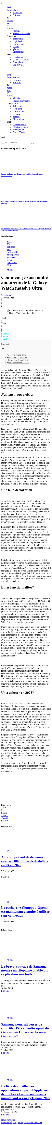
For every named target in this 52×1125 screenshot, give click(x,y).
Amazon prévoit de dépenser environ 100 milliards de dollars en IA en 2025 (24, 861)
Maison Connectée (21, 33)
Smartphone (18, 62)
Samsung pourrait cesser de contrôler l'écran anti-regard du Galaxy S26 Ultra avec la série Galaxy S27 (25, 1030)
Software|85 (12, 252)
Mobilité (16, 31)
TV (8, 244)
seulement (11, 257)
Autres (10, 28)
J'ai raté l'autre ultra (17, 355)
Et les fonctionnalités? (18, 360)
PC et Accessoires (21, 59)
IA (8, 25)
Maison (16, 49)
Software (17, 15)
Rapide (10, 260)
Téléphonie (18, 38)
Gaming (16, 46)
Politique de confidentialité (30, 1122)
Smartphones (13, 254)
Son (9, 249)
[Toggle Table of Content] (3, 350)
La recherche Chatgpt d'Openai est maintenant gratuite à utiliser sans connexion (25, 911)
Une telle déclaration (17, 357)
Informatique (13, 10)
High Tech (17, 41)
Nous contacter (8, 1120)
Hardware (17, 12)
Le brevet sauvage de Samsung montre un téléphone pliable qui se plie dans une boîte (24, 970)
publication (12, 262)
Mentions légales (8, 1122)
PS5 (9, 265)
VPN (9, 241)
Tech (9, 7)
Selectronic (6, 295)
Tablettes (11, 247)
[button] (3, 137)
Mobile (10, 20)
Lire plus (5, 991)
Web (9, 23)
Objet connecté (19, 57)
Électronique (18, 52)
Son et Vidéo (19, 65)
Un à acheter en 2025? (18, 362)
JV (8, 18)
